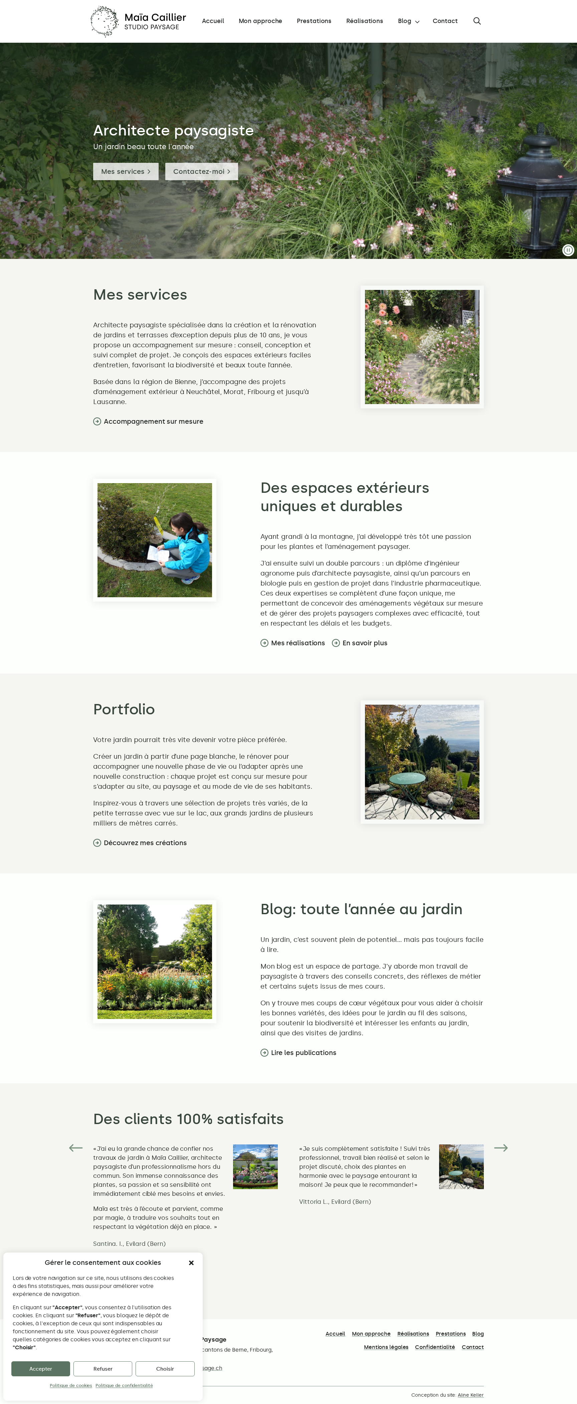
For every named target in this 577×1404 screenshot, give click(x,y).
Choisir (165, 1369)
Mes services (123, 171)
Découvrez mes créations (145, 843)
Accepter (40, 1369)
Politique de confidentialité (124, 1385)
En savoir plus (365, 643)
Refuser (103, 1369)
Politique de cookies (71, 1385)
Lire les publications (304, 1053)
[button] (191, 1263)
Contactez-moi (199, 171)
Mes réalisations (298, 643)
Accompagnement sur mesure (153, 421)
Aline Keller (471, 1395)
